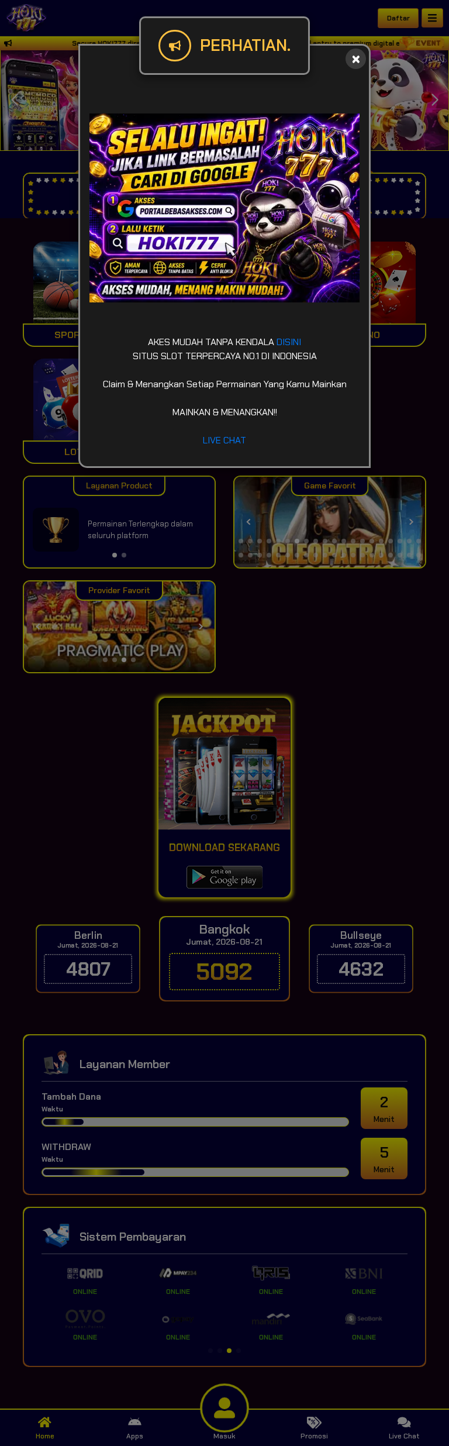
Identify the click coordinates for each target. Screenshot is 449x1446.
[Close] (356, 59)
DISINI (289, 342)
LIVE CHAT (224, 440)
